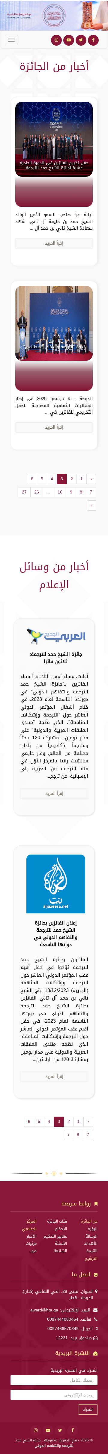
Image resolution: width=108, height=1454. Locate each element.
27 (24, 492)
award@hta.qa (44, 1310)
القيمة (92, 1251)
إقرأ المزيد (54, 243)
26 (36, 492)
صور (33, 1251)
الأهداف (90, 1243)
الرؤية (93, 1228)
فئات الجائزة (57, 1221)
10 (60, 492)
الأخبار (32, 1236)
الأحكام (61, 1228)
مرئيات (31, 1243)
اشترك (88, 1409)
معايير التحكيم (55, 1236)
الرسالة (92, 1236)
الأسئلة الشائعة (60, 1247)
